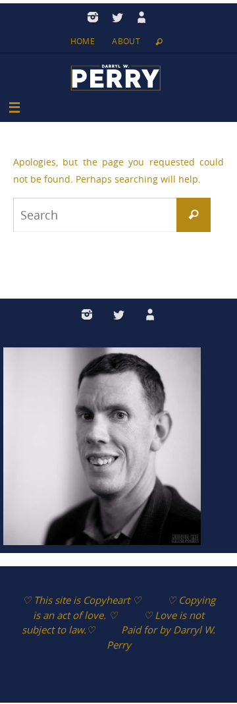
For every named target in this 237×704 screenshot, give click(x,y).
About (126, 41)
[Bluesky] (141, 17)
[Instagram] (92, 17)
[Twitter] (117, 17)
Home (82, 41)
